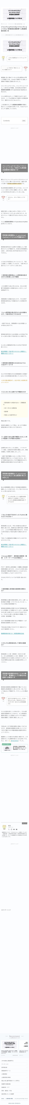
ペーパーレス (5, 1064)
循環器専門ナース (6, 1070)
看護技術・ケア (5, 1087)
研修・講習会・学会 (7, 1090)
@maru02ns (14, 740)
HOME (2, 1098)
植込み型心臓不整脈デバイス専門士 (11, 1080)
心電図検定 (4, 1074)
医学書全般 (4, 1067)
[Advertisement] (14, 144)
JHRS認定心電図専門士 (8, 1060)
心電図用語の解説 (6, 1077)
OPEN (24, 120)
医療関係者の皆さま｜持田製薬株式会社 (12, 633)
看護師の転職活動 (6, 1084)
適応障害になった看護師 (8, 1094)
